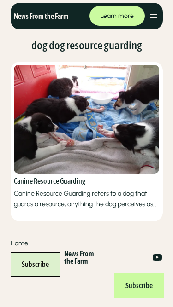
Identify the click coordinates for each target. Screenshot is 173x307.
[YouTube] (157, 257)
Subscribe (35, 264)
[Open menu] (153, 16)
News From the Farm (41, 16)
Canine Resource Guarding (49, 181)
